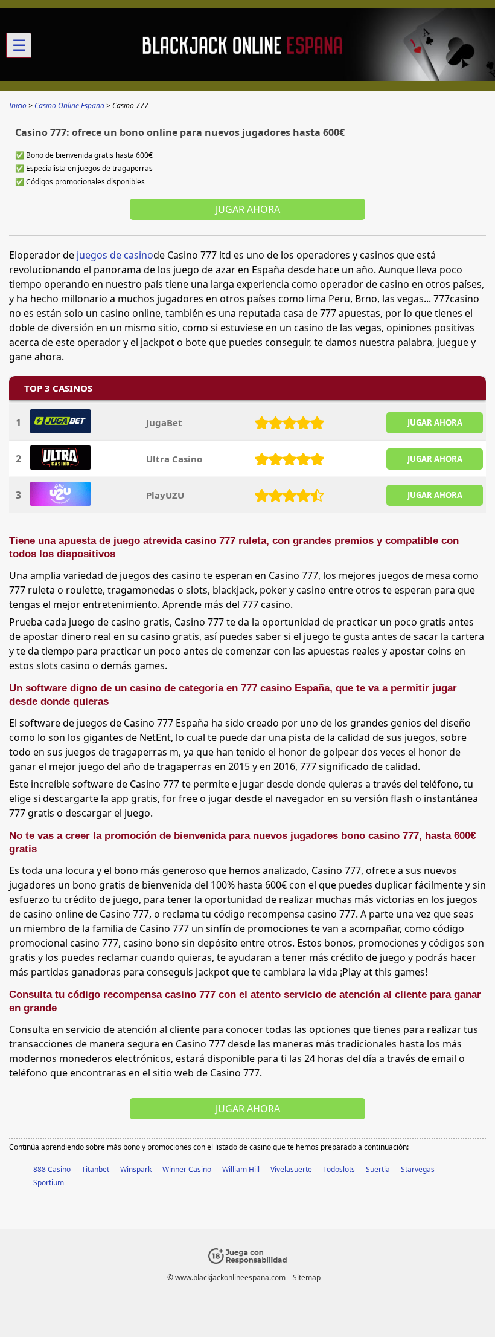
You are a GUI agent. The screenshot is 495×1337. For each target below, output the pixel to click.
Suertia (378, 1169)
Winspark (136, 1169)
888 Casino (52, 1169)
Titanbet (95, 1169)
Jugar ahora (248, 209)
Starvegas (418, 1169)
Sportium (48, 1182)
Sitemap (307, 1277)
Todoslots (339, 1169)
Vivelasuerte (291, 1169)
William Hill (241, 1169)
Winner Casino (186, 1169)
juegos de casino (115, 255)
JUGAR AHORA (434, 422)
